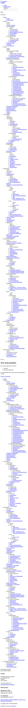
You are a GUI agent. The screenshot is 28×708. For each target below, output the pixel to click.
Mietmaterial (9, 234)
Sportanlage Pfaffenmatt (15, 233)
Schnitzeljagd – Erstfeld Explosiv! (18, 287)
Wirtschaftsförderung (11, 356)
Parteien (8, 113)
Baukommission (16, 80)
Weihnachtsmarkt (14, 253)
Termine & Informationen (16, 55)
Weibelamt (15, 102)
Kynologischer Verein (18, 309)
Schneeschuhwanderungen (16, 282)
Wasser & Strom (10, 217)
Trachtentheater (13, 252)
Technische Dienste (17, 139)
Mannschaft (12, 161)
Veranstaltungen (10, 45)
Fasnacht (12, 255)
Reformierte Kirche (14, 347)
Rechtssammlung (11, 109)
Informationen (13, 156)
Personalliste (9, 143)
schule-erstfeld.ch (5, 699)
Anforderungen (13, 167)
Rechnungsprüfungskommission (20, 82)
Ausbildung (12, 163)
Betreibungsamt (16, 101)
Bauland (9, 183)
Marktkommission (17, 94)
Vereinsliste (12, 318)
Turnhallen (15, 302)
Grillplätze (12, 264)
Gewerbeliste (10, 355)
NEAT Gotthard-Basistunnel (19, 195)
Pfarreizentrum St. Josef (15, 229)
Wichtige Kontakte (11, 151)
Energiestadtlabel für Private (16, 32)
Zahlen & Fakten (11, 43)
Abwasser (9, 218)
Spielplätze (12, 263)
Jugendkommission (17, 90)
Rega (11, 213)
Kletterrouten (13, 279)
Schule (5, 5)
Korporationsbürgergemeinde (19, 105)
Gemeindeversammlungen (13, 57)
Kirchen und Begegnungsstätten (17, 348)
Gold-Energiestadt (14, 30)
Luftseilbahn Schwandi (15, 270)
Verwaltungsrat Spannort (18, 75)
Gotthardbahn (13, 41)
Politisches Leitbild (11, 107)
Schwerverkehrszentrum (15, 214)
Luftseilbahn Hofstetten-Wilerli (17, 272)
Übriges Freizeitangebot (18, 310)
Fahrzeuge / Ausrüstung (15, 164)
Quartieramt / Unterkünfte (13, 236)
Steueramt (15, 130)
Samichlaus (12, 251)
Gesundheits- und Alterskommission (17, 87)
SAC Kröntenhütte (14, 280)
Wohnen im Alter (14, 339)
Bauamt (14, 137)
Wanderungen (13, 278)
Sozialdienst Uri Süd (14, 140)
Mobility (15, 210)
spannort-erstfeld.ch (13, 699)
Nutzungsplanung (14, 180)
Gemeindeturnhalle (14, 228)
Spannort (12, 340)
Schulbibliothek (10, 320)
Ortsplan (9, 172)
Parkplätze (12, 211)
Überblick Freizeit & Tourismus (14, 243)
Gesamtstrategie (10, 174)
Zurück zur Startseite (5, 376)
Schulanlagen (10, 221)
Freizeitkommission (17, 89)
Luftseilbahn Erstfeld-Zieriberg (17, 271)
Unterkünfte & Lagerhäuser (13, 257)
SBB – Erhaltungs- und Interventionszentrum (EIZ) (19, 199)
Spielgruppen (13, 330)
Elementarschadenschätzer (19, 103)
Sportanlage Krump (14, 232)
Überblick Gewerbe (11, 353)
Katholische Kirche (14, 345)
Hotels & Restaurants (12, 256)
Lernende (12, 141)
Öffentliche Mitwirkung (12, 106)
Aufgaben (12, 160)
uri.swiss (21, 699)
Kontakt (11, 157)
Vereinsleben (13, 317)
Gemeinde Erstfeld (14, 40)
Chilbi (11, 248)
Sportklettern (16, 307)
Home (5, 17)
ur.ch (24, 699)
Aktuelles (9, 44)
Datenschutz (9, 701)
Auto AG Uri (16, 205)
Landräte (15, 71)
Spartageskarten (13, 149)
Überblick (12, 122)
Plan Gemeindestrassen (15, 182)
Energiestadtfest (13, 33)
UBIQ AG (13, 706)
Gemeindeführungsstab (18, 83)
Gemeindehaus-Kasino (15, 226)
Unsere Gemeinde (11, 25)
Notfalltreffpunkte (11, 237)
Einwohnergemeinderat (18, 67)
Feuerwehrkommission (18, 93)
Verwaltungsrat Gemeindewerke (16, 73)
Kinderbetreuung (14, 329)
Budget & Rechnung (11, 110)
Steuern (8, 111)
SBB (14, 197)
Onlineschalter (7, 6)
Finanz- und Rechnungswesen (20, 129)
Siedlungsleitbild (13, 179)
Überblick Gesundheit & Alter (17, 337)
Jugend (11, 332)
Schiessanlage (16, 306)
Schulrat (14, 68)
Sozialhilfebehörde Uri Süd (19, 70)
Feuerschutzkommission (18, 91)
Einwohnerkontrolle (17, 132)
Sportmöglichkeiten (14, 312)
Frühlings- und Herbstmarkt (16, 249)
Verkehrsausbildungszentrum (16, 216)
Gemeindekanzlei (14, 124)
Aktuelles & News (14, 159)
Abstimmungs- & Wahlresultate (17, 56)
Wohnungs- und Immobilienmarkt (14, 184)
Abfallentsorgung (11, 220)
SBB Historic (16, 194)
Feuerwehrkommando (18, 99)
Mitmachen (12, 166)
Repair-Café (12, 34)
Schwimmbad (16, 303)
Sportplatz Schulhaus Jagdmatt (20, 305)
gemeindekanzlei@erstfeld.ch (7, 684)
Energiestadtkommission (18, 84)
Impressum (3, 701)
